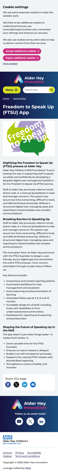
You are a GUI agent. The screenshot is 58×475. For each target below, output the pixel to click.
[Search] (51, 90)
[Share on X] (16, 384)
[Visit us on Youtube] (19, 421)
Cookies (7, 456)
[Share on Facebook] (8, 384)
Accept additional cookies (21, 51)
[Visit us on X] (30, 421)
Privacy (19, 452)
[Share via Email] (33, 384)
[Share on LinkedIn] (24, 384)
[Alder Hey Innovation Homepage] (29, 78)
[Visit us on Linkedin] (41, 421)
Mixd (28, 468)
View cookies (10, 63)
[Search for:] (35, 90)
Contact (7, 452)
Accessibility (34, 452)
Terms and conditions (27, 456)
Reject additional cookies (20, 58)
